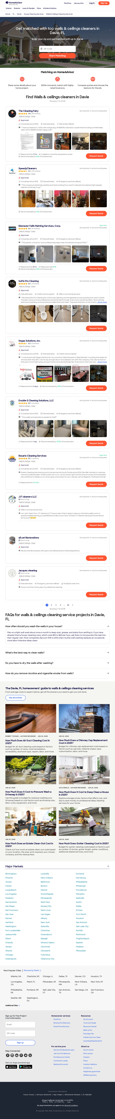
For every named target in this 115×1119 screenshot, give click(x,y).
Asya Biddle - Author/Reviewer (72, 788)
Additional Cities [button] (11, 1005)
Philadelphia (81, 882)
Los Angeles (11, 894)
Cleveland (45, 951)
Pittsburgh (81, 886)
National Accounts (61, 1064)
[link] (57, 114)
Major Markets (14, 866)
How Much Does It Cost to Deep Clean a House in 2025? (84, 793)
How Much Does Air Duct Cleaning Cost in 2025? (27, 742)
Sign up (20, 1042)
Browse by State (31, 970)
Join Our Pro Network (62, 1054)
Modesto (9, 898)
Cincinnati (45, 947)
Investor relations (90, 1064)
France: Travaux (28, 1095)
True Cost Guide (89, 1023)
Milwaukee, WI (49, 982)
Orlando (9, 942)
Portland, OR (33, 990)
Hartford (9, 922)
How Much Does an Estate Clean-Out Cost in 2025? (29, 845)
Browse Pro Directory (62, 1023)
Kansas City (46, 906)
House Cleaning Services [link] (33, 14)
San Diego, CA (81, 990)
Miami (8, 938)
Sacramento (11, 902)
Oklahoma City (47, 959)
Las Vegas (45, 914)
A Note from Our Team (92, 1037)
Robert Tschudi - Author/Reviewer (20, 736)
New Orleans (47, 878)
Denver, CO (80, 976)
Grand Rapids (47, 894)
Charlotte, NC (33, 976)
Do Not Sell (59, 1101)
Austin (79, 902)
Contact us (87, 1068)
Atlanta (8, 951)
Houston (80, 918)
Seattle (79, 942)
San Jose (9, 914)
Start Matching (57, 55)
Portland (80, 874)
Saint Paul (45, 902)
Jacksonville (10, 934)
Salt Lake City (82, 926)
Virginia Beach (82, 938)
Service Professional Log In (64, 1050)
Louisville (45, 874)
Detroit (44, 890)
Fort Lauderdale (12, 930)
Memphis (80, 894)
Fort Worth (81, 914)
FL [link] (13, 14)
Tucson (8, 882)
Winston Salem (47, 942)
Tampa (8, 947)
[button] (27, 141)
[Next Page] (72, 605)
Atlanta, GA (16, 976)
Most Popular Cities (12, 970)
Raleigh (44, 938)
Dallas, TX (63, 976)
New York (45, 922)
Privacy (44, 1101)
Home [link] (7, 14)
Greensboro (46, 934)
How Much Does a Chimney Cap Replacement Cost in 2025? (83, 741)
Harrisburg (81, 878)
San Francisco (11, 910)
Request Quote (96, 156)
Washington (10, 926)
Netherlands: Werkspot (72, 1095)
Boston (44, 886)
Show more (102, 302)
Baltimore (45, 882)
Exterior (17, 8)
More (39, 8)
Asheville (45, 926)
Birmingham (11, 874)
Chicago (9, 955)
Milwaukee (81, 951)
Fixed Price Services (61, 1027)
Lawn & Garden (28, 8)
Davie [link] (19, 14)
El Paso (79, 910)
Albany (44, 918)
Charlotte (45, 930)
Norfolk (79, 930)
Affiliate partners (90, 1075)
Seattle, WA (16, 998)
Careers (86, 1057)
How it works (88, 1050)
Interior (9, 8)
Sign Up (104, 3)
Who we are (88, 1054)
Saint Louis (46, 910)
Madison (80, 947)
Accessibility (68, 1101)
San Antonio (81, 922)
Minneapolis (46, 898)
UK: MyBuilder (87, 1095)
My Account (88, 1019)
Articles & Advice (49, 8)
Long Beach (10, 890)
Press (85, 1061)
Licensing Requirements (92, 1041)
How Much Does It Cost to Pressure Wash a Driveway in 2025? (28, 793)
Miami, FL (31, 982)
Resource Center (90, 1027)
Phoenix (9, 878)
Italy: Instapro (57, 1095)
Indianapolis (10, 959)
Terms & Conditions (71, 1105)
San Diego (10, 906)
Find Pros (57, 1019)
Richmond (80, 934)
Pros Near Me (88, 1034)
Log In (92, 3)
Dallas (78, 906)
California (51, 1101)
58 (68, 605)
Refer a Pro (87, 1030)
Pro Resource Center (62, 1057)
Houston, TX (96, 976)
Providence (81, 890)
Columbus (45, 955)
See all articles (15, 698)
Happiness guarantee (91, 1072)
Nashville (80, 898)
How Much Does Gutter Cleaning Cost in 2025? (84, 843)
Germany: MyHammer (43, 1095)
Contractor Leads (61, 1061)
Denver (8, 918)
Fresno (8, 886)
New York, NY (97, 982)
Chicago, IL (48, 976)
